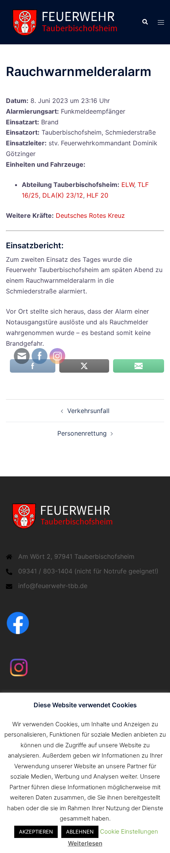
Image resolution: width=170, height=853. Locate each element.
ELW (127, 184)
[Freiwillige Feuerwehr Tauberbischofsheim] (68, 22)
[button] (145, 22)
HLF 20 (97, 195)
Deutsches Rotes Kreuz (90, 215)
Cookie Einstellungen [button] (129, 831)
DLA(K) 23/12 (62, 195)
